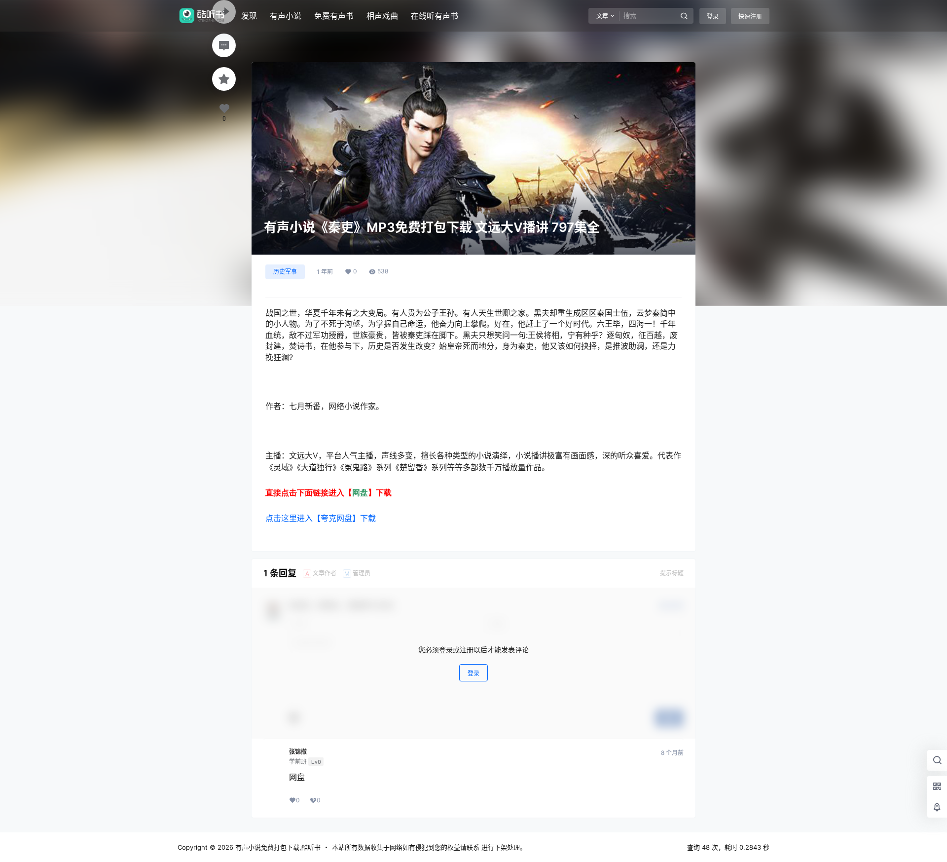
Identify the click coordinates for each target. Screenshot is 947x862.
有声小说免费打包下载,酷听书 (277, 847)
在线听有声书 (434, 16)
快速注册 (750, 16)
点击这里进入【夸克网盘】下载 (320, 518)
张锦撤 (298, 752)
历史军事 (285, 271)
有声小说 (285, 16)
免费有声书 (334, 16)
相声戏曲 (382, 16)
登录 (713, 16)
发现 (249, 16)
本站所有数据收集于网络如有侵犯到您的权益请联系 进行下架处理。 (429, 847)
